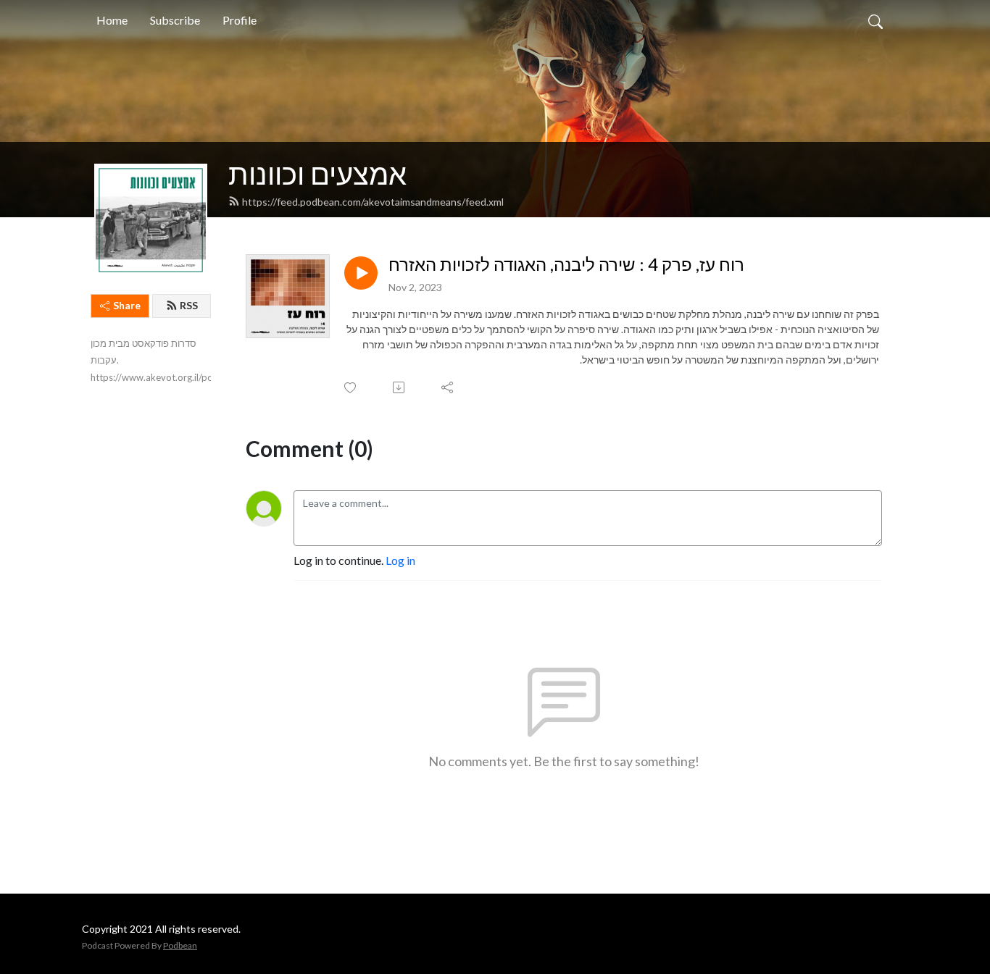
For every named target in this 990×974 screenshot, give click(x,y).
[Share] (448, 387)
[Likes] (351, 387)
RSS (189, 305)
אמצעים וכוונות (317, 173)
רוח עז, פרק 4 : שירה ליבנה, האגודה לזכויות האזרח (566, 264)
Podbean (180, 945)
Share (127, 305)
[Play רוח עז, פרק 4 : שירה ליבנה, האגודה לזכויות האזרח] (361, 273)
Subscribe (175, 20)
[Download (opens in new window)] (399, 387)
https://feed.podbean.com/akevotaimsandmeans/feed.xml (373, 202)
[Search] (875, 20)
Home (112, 20)
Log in (400, 560)
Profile (239, 20)
